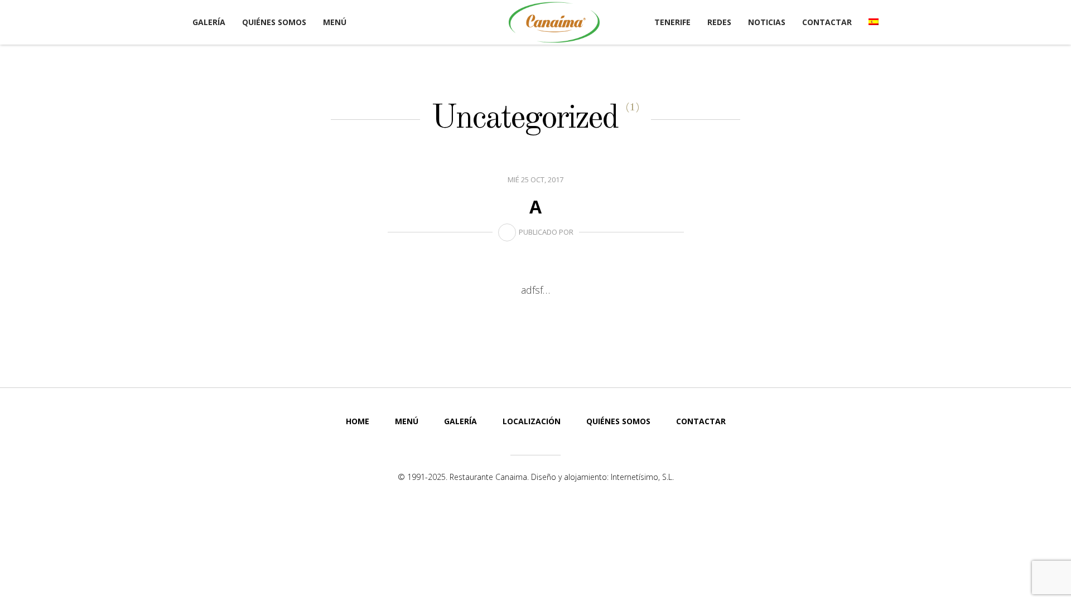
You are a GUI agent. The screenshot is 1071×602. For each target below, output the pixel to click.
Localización (532, 421)
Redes (719, 22)
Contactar (827, 22)
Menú (334, 22)
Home (357, 421)
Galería (208, 22)
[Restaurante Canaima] (554, 22)
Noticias (766, 22)
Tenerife (672, 22)
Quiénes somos (274, 22)
